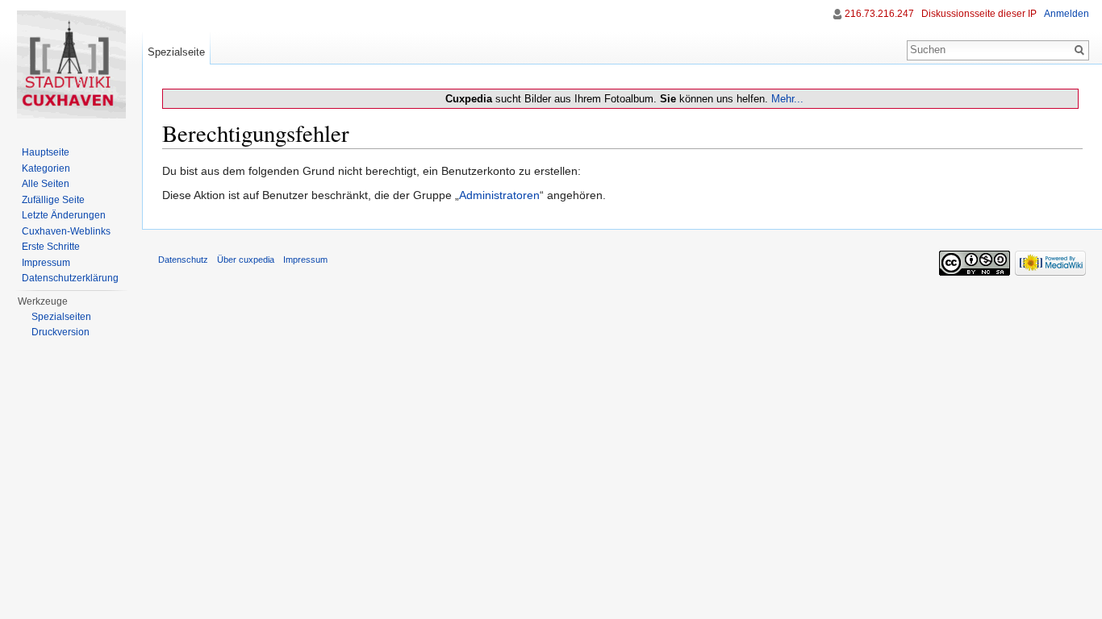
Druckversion (60, 332)
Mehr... (787, 99)
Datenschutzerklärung (70, 278)
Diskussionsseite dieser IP (979, 13)
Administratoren (499, 195)
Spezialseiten (61, 316)
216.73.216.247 (879, 13)
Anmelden (1066, 13)
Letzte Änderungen (64, 215)
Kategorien (46, 168)
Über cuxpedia (245, 259)
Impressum (46, 262)
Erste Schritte (51, 246)
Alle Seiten (45, 183)
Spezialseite (176, 52)
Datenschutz (183, 259)
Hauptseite (45, 152)
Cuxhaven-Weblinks (66, 231)
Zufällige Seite (53, 200)
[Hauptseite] (71, 64)
